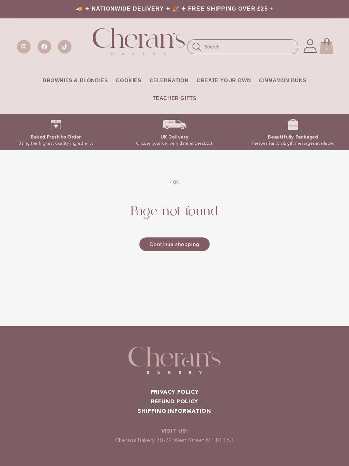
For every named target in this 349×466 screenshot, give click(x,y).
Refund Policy (174, 402)
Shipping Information (174, 411)
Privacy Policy (174, 392)
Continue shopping (174, 244)
